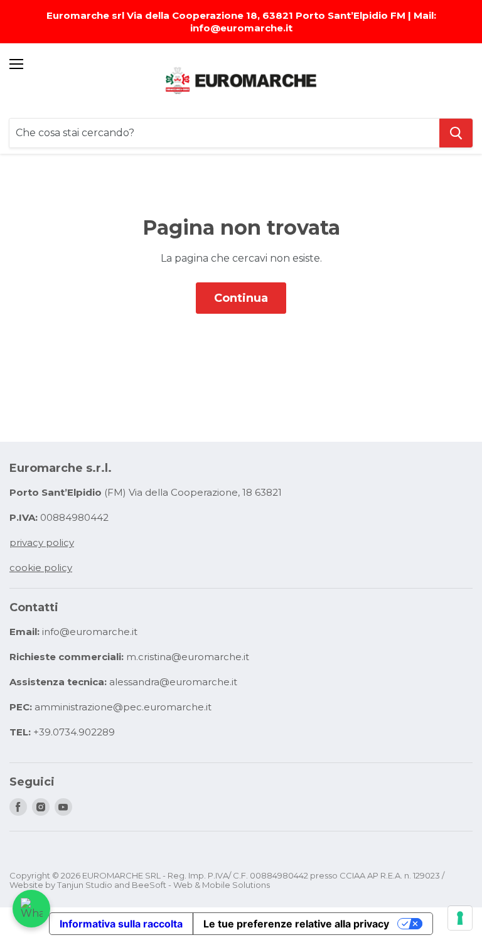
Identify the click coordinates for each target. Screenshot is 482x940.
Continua (241, 298)
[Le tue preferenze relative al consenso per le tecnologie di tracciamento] (460, 918)
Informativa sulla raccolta (121, 923)
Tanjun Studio (84, 885)
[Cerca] (456, 133)
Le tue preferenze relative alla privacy (296, 923)
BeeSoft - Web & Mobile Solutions (201, 885)
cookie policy (40, 568)
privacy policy (41, 542)
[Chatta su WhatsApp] (31, 908)
